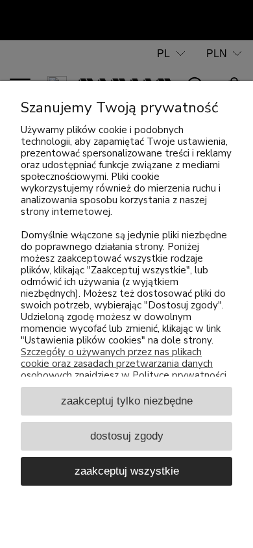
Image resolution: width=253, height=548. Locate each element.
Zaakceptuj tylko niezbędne (127, 400)
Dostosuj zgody (126, 435)
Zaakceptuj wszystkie (127, 470)
